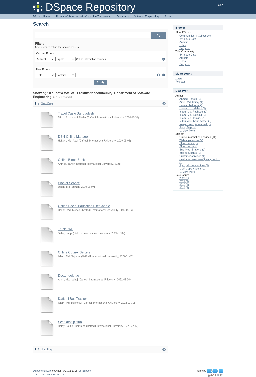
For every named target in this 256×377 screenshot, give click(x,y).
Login (220, 4)
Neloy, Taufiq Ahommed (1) (195, 124)
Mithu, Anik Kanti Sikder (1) (195, 121)
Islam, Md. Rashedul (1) (193, 111)
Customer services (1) (192, 156)
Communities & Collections (195, 35)
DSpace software (42, 370)
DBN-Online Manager (73, 136)
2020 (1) (184, 184)
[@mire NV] (215, 373)
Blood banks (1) (188, 143)
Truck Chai (65, 229)
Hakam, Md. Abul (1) (191, 105)
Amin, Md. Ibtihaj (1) (191, 102)
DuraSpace (84, 370)
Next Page (47, 103)
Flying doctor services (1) (194, 165)
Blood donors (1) (188, 146)
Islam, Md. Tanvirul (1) (192, 118)
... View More (187, 130)
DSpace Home (41, 16)
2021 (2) (184, 181)
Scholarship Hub (70, 322)
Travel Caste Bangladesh (76, 113)
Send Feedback (55, 374)
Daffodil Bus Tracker (72, 298)
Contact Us (39, 374)
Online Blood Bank (71, 160)
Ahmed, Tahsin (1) (190, 98)
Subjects (184, 48)
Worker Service (69, 183)
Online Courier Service (74, 252)
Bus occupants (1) (190, 152)
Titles (182, 45)
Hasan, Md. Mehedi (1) (192, 108)
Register (180, 81)
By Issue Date (187, 38)
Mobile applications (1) (192, 168)
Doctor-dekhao (68, 275)
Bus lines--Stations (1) (192, 149)
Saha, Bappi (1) (188, 127)
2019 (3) (184, 187)
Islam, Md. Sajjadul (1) (192, 114)
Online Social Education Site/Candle (84, 206)
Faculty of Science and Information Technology (83, 16)
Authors (183, 42)
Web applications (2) (191, 140)
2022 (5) (184, 178)
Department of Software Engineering (138, 16)
